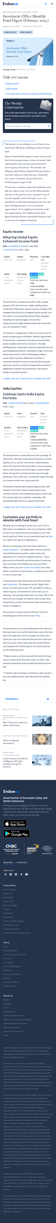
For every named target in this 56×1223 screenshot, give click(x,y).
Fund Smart (12, 584)
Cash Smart (8, 913)
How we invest (9, 889)
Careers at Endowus (12, 974)
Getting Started (10, 950)
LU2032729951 (15, 403)
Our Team (7, 958)
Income (6, 909)
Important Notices (11, 982)
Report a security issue (13, 1031)
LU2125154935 (10, 249)
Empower (7, 1004)
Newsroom (8, 970)
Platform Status (10, 986)
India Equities (12, 88)
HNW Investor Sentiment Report (17, 1019)
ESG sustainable (10, 905)
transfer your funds (31, 567)
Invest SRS (8, 897)
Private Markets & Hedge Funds (16, 933)
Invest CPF (8, 893)
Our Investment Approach (14, 954)
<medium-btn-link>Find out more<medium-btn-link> (27, 378)
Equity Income (12, 83)
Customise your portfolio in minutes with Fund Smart (29, 93)
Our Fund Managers (11, 966)
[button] (50, 4)
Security (6, 978)
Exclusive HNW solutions (13, 921)
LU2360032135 (15, 246)
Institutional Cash (11, 925)
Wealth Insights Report (13, 1015)
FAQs (37, 615)
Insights (6, 1000)
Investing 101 (9, 1011)
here (51, 536)
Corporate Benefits (11, 929)
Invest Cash (8, 901)
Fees (5, 946)
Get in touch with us (12, 1027)
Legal (5, 1035)
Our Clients (8, 962)
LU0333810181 (42, 403)
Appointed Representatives (15, 1023)
